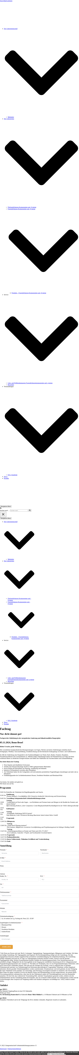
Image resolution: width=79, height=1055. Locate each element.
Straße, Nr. (3, 876)
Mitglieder (11, 117)
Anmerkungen (4, 936)
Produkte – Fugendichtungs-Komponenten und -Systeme (29, 293)
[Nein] (65, 1054)
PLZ (41, 876)
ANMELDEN (6, 947)
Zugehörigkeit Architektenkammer (10, 922)
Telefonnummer (5, 892)
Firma (2, 866)
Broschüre (11, 385)
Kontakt (6, 478)
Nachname (43, 850)
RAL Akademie (12, 475)
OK (49, 1054)
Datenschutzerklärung (14, 1049)
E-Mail (2, 858)
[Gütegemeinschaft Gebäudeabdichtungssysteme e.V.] (24, 25)
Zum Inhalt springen (6, 1)
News (5, 476)
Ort (1, 884)
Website (2, 908)
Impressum (3, 1049)
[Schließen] (3, 514)
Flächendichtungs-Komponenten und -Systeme (22, 207)
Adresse (2, 874)
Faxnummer (3, 900)
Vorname (2, 850)
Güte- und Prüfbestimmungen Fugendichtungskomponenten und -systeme (30, 383)
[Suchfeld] (0, 508)
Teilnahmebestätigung (6, 916)
